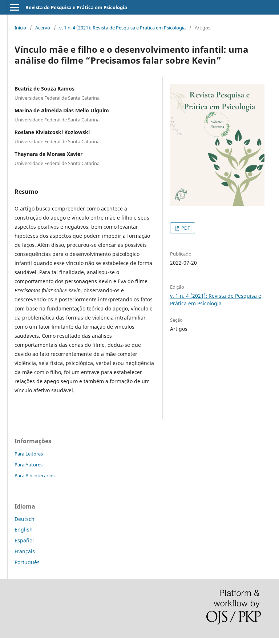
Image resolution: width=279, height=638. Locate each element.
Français (25, 551)
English (24, 529)
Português (27, 562)
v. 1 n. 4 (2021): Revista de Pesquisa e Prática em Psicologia (122, 27)
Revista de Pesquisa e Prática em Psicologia (76, 7)
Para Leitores (29, 453)
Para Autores (29, 464)
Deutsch (25, 518)
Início (20, 27)
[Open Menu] (14, 7)
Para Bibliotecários (34, 475)
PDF (185, 228)
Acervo (42, 27)
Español (24, 540)
